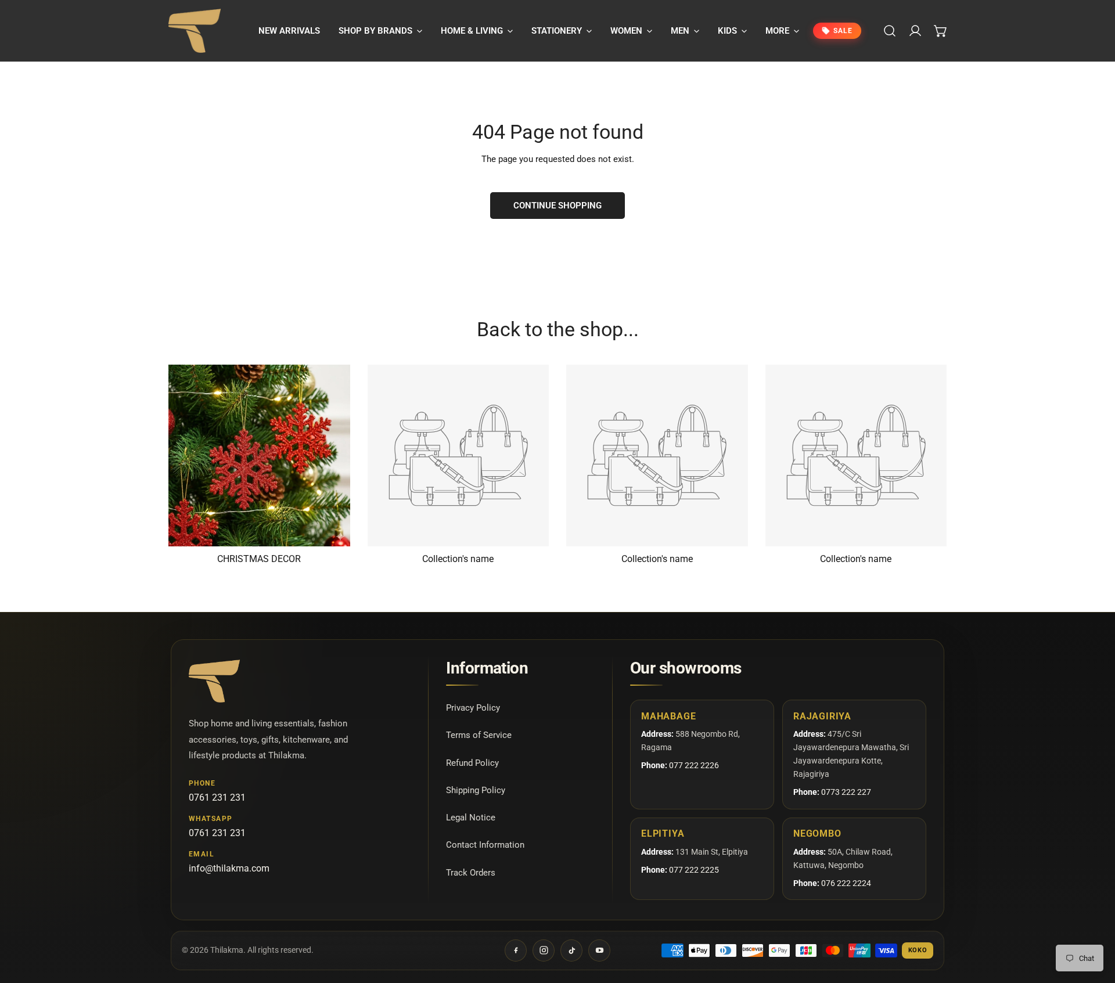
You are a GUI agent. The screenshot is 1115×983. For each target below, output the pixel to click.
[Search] (889, 31)
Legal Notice (470, 817)
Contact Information (485, 845)
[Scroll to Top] (1094, 921)
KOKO (917, 950)
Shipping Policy (475, 789)
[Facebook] (516, 950)
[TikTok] (571, 950)
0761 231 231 (217, 797)
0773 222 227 (846, 792)
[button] (380, 31)
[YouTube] (599, 950)
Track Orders (470, 872)
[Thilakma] (194, 31)
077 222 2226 (694, 765)
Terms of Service (479, 735)
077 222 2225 (694, 869)
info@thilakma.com (229, 868)
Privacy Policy (473, 708)
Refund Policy (472, 762)
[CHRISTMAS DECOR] (259, 455)
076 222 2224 (846, 883)
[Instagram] (544, 950)
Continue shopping (557, 205)
